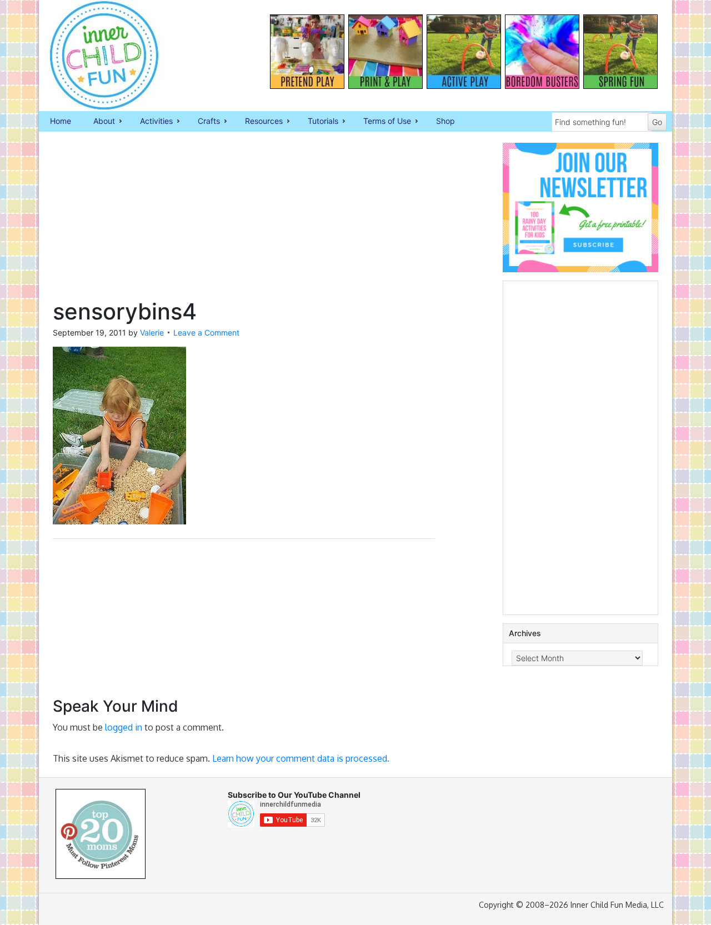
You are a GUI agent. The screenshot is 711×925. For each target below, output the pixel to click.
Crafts (203, 121)
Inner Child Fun (94, 55)
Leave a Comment (206, 332)
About (98, 121)
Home (60, 121)
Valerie (152, 332)
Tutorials (317, 121)
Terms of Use (381, 121)
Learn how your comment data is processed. (300, 758)
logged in (123, 727)
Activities (151, 121)
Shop (445, 121)
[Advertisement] (244, 220)
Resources (258, 121)
